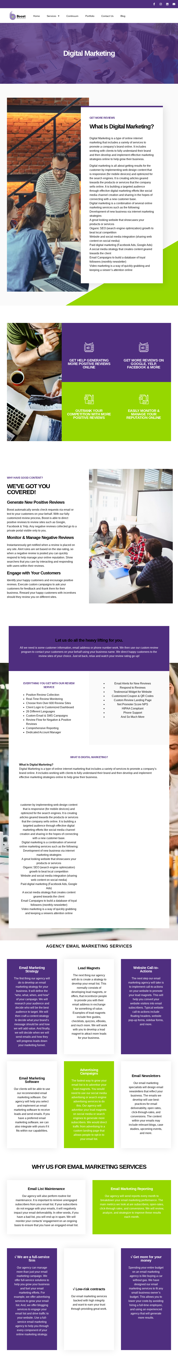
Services (51, 16)
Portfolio (89, 16)
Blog (122, 16)
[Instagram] (160, 4)
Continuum (72, 16)
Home (36, 16)
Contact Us (107, 16)
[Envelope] (174, 4)
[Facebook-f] (154, 4)
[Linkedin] (167, 4)
